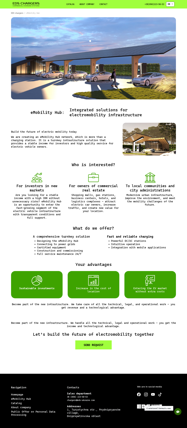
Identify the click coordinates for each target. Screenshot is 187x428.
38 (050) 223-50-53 (77, 397)
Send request (93, 345)
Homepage (17, 394)
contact (103, 4)
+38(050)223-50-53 (154, 4)
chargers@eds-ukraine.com (81, 400)
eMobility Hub (21, 398)
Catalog (70, 4)
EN (169, 4)
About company (86, 4)
